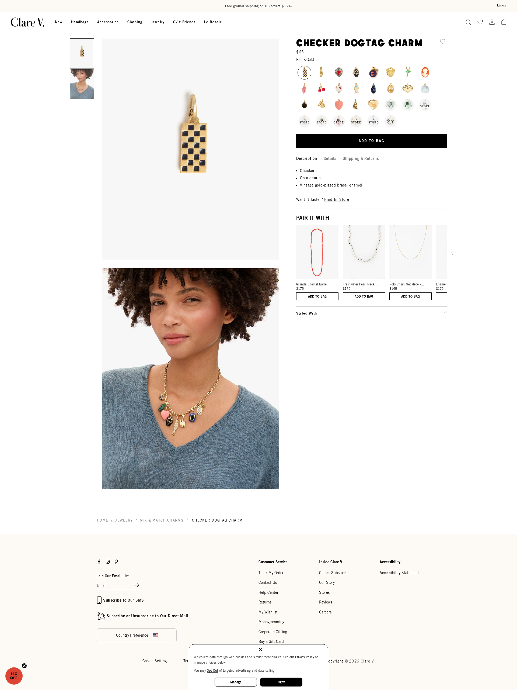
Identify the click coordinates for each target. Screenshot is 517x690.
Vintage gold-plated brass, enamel (331, 185)
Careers (325, 612)
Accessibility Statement (399, 573)
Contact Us (267, 582)
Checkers (308, 170)
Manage (235, 682)
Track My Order (271, 573)
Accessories (108, 22)
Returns (264, 602)
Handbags (80, 22)
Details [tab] (330, 158)
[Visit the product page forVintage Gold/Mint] (425, 89)
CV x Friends (184, 22)
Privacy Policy (304, 657)
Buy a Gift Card (271, 641)
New (58, 22)
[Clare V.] (27, 22)
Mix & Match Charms (161, 520)
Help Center (268, 592)
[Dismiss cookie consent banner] (260, 650)
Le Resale (213, 22)
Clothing (134, 22)
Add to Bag (317, 296)
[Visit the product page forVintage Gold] (322, 73)
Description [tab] (306, 158)
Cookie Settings (155, 661)
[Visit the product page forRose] (304, 89)
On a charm (310, 177)
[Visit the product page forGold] (408, 89)
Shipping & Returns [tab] (361, 158)
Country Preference (132, 635)
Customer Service (273, 562)
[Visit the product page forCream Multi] (425, 73)
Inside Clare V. (331, 562)
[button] (82, 53)
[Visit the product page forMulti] (356, 73)
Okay (281, 682)
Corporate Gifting (272, 632)
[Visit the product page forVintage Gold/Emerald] (408, 73)
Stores (501, 6)
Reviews (325, 602)
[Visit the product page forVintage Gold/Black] (373, 89)
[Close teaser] (24, 665)
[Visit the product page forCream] (356, 89)
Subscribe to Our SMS (123, 600)
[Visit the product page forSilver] (339, 73)
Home (102, 520)
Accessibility (390, 562)
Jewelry (158, 22)
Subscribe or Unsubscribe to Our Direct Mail (147, 615)
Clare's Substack (333, 573)
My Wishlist (268, 612)
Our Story (327, 582)
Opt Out (212, 670)
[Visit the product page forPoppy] (322, 89)
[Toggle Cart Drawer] (503, 22)
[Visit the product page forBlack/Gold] (304, 73)
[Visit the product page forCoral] (339, 105)
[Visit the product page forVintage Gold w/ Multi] (373, 73)
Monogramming (271, 622)
